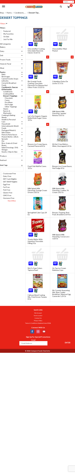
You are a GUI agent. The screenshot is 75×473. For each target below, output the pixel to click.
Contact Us (38, 318)
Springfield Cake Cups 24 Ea (37, 213)
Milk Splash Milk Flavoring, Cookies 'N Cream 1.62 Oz (60, 190)
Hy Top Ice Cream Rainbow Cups (59, 269)
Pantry (9, 13)
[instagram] (38, 331)
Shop (2, 13)
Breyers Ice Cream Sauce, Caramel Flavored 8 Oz (37, 145)
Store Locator (38, 315)
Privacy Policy (38, 320)
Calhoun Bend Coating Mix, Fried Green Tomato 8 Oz (37, 297)
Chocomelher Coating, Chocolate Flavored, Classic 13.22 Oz (36, 51)
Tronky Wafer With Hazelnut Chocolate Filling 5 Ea (35, 241)
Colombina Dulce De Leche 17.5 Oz (60, 82)
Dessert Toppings (36, 13)
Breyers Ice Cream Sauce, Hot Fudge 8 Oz (62, 167)
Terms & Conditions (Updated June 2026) (38, 323)
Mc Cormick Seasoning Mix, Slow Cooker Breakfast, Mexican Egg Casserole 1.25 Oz (61, 293)
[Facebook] (32, 331)
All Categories (5, 44)
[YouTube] (44, 331)
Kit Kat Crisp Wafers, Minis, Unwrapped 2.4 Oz (61, 145)
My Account (38, 313)
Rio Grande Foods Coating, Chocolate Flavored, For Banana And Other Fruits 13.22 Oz (37, 84)
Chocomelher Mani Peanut (59, 50)
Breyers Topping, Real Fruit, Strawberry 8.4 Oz (61, 213)
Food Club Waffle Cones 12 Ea (37, 167)
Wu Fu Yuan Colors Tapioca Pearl (35, 269)
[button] (68, 2)
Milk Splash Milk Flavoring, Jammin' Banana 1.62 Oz (59, 113)
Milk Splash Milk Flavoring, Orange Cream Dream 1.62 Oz (37, 190)
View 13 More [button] (12, 201)
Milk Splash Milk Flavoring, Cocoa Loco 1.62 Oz (60, 237)
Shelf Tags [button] (4, 165)
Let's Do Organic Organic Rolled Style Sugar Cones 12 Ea (37, 118)
